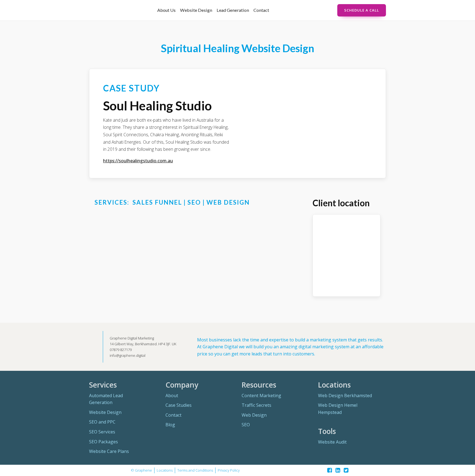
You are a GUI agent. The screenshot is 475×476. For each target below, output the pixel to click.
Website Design (196, 10)
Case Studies (178, 405)
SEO (246, 425)
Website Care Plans (109, 451)
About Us (166, 10)
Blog (170, 425)
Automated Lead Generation (106, 399)
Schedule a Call (361, 10)
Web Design (254, 415)
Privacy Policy (229, 470)
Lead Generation (233, 10)
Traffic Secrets (256, 405)
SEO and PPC (102, 422)
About (171, 396)
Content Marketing (261, 396)
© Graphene (141, 470)
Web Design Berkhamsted (345, 396)
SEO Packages (103, 442)
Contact (261, 10)
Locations (165, 470)
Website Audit (332, 442)
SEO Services (102, 432)
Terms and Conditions (195, 470)
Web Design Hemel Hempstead (337, 408)
